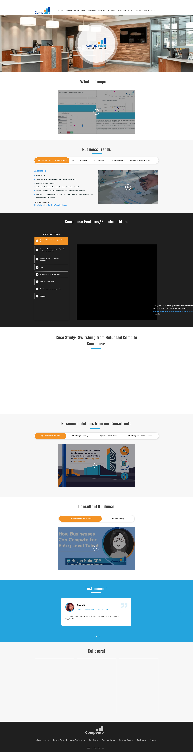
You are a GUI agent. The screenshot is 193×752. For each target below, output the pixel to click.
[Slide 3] (98, 636)
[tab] (51, 160)
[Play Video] (96, 112)
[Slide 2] (96, 636)
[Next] (182, 610)
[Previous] (11, 610)
